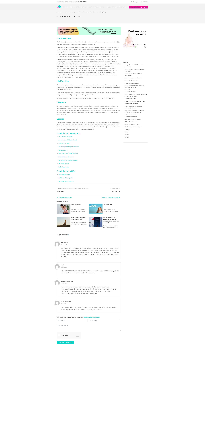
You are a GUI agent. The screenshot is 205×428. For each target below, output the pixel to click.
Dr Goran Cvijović (63, 163)
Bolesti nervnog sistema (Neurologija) (135, 101)
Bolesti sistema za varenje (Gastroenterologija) (132, 90)
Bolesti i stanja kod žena (131, 80)
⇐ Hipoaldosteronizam (64, 197)
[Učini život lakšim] (95, 209)
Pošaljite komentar (65, 342)
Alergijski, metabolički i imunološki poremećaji (134, 66)
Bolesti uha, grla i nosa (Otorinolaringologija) (131, 97)
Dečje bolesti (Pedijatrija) (131, 103)
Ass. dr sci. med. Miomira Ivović (67, 140)
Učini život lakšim (108, 204)
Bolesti (61, 12)
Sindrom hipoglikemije (101, 12)
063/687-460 (83, 1)
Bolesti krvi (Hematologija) (132, 83)
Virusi (126, 132)
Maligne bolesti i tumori (131, 122)
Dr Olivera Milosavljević (65, 178)
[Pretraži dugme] (131, 2)
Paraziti (127, 134)
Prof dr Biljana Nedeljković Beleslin (68, 146)
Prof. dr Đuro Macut (64, 143)
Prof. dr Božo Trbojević (65, 136)
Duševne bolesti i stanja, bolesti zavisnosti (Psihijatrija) (133, 107)
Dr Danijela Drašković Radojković (68, 160)
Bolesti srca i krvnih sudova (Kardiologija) (136, 94)
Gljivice (127, 137)
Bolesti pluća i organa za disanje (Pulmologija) (133, 74)
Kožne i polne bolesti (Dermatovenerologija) (131, 115)
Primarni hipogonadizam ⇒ (111, 197)
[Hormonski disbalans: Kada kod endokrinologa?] (63, 222)
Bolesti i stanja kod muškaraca (133, 78)
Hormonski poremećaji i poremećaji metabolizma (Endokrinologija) (79, 12)
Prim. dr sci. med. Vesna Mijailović (68, 153)
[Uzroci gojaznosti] (63, 209)
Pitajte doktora (75, 7)
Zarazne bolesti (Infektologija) (133, 119)
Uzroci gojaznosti (76, 204)
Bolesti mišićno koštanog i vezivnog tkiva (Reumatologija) (134, 86)
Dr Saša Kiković (63, 150)
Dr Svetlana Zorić (63, 167)
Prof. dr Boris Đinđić (64, 174)
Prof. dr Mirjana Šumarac (65, 157)
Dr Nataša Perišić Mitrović (66, 181)
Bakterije (127, 129)
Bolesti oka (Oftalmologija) (132, 124)
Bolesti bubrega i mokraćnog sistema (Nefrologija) (135, 70)
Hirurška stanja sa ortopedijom (133, 127)
